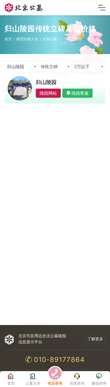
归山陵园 (74, 39)
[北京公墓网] (24, 7)
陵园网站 (48, 93)
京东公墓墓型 (53, 39)
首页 (8, 39)
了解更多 (95, 338)
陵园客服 (80, 93)
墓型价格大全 (27, 39)
